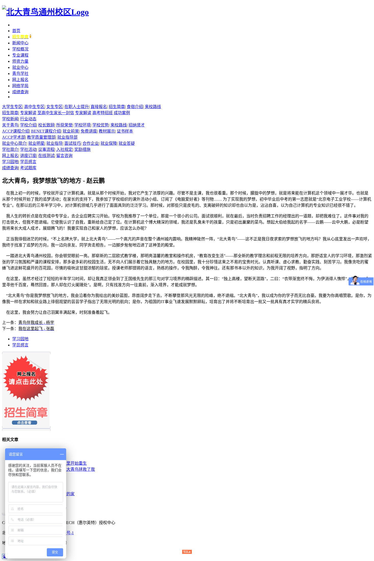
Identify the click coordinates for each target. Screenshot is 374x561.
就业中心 (20, 67)
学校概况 (20, 49)
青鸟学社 (20, 73)
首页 (16, 31)
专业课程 (20, 55)
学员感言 (20, 345)
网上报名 (20, 79)
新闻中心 (20, 43)
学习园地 (20, 339)
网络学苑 (20, 86)
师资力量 (20, 61)
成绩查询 (20, 92)
